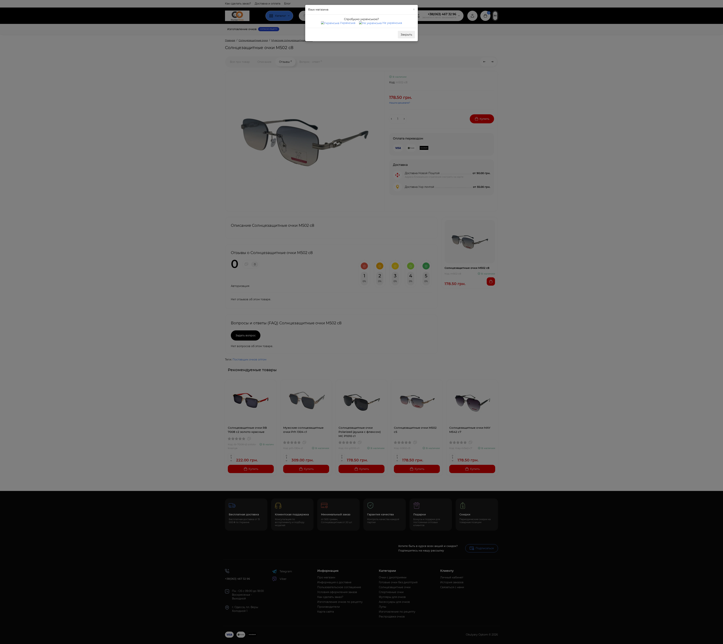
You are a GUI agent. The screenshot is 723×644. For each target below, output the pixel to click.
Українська (347, 23)
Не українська (392, 23)
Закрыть (406, 34)
